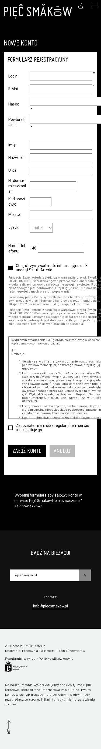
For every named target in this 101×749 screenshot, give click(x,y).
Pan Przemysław (72, 651)
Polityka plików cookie (56, 658)
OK (84, 575)
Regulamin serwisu (20, 658)
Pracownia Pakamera (38, 651)
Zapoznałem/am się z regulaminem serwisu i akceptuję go (52, 427)
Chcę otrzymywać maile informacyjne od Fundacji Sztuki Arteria (51, 267)
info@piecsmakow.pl (50, 606)
